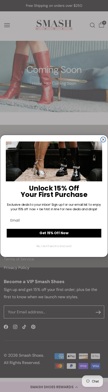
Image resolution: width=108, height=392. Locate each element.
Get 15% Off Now (53, 233)
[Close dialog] (103, 139)
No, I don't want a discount (53, 246)
